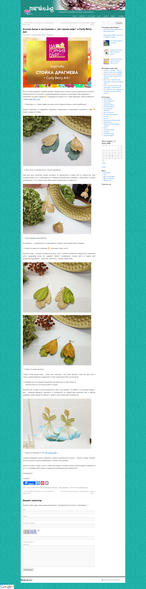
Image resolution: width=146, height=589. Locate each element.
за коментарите (108, 178)
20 (112, 155)
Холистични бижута (108, 135)
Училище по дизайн (108, 133)
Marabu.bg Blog (38, 9)
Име (24, 509)
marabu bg (50, 35)
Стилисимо (106, 131)
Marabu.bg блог (26, 580)
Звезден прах (106, 103)
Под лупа (105, 118)
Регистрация (106, 172)
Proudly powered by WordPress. (112, 580)
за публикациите (109, 176)
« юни (103, 163)
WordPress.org (107, 180)
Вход (104, 174)
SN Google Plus (4, 584)
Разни (105, 128)
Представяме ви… (108, 122)
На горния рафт (51, 453)
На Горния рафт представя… (111, 114)
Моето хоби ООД (108, 112)
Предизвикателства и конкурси (111, 120)
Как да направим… (108, 108)
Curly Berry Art (34, 99)
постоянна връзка (81, 487)
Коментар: (26, 544)
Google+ (104, 167)
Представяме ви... (64, 487)
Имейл (25, 516)
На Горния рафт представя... (49, 487)
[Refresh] (39, 530)
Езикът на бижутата (108, 101)
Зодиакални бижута (108, 105)
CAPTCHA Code (27, 542)
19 (109, 155)
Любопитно (106, 110)
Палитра (105, 116)
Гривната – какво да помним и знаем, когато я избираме (113, 76)
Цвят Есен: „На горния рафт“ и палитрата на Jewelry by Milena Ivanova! (113, 91)
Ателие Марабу (107, 99)
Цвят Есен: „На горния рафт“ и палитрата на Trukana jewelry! (113, 81)
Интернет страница (29, 523)
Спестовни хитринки (108, 130)
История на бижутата (109, 106)
